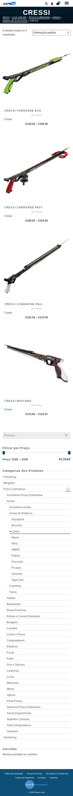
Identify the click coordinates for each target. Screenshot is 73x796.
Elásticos (12, 646)
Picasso (16, 567)
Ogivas (11, 695)
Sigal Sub (17, 579)
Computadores (16, 640)
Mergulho (9, 483)
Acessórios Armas (20, 507)
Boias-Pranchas (16, 610)
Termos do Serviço (34, 774)
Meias (10, 688)
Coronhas (15, 586)
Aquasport (18, 519)
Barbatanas (14, 604)
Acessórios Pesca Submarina (24, 495)
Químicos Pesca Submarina (23, 707)
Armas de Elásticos (20, 513)
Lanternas (13, 670)
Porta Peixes (14, 701)
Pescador (17, 561)
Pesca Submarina (14, 489)
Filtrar (64, 459)
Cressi (8, 119)
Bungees (12, 622)
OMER (16, 549)
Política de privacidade (14, 774)
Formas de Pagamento (24, 778)
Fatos (10, 658)
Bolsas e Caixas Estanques (23, 616)
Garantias (42, 778)
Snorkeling (9, 737)
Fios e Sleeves (16, 664)
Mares (15, 537)
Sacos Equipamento (19, 713)
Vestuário (12, 731)
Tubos (13, 592)
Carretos (12, 628)
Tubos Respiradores (19, 725)
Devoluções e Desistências (57, 774)
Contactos (53, 778)
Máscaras (13, 682)
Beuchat (17, 525)
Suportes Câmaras (18, 719)
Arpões (11, 598)
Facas (10, 652)
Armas (11, 501)
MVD (15, 543)
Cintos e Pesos (16, 634)
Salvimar (17, 573)
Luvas (10, 676)
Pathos (16, 555)
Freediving (9, 476)
